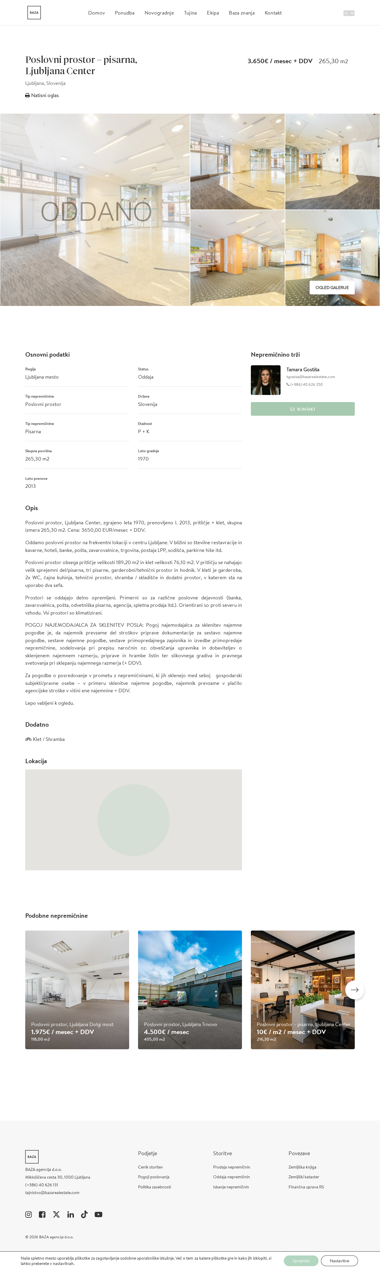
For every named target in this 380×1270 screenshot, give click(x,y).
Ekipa (213, 12)
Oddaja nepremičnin (231, 1177)
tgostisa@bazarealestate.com (310, 377)
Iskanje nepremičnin (231, 1187)
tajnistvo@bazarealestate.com (52, 1193)
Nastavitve (339, 1261)
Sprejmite (301, 1261)
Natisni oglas (44, 95)
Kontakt (273, 12)
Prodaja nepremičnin (231, 1167)
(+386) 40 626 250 (306, 384)
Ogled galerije (332, 287)
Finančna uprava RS (306, 1187)
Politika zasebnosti (154, 1187)
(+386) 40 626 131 (41, 1185)
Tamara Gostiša (302, 369)
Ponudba (124, 12)
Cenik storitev (150, 1167)
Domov (96, 12)
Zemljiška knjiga (302, 1167)
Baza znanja (242, 12)
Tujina (190, 12)
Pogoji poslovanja (154, 1177)
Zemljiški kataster (304, 1177)
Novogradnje (159, 12)
